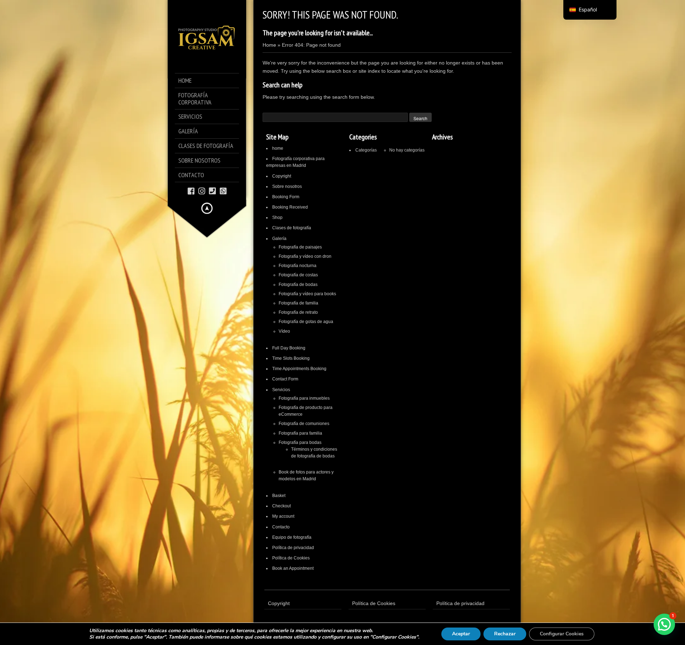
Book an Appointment (293, 568)
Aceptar (461, 633)
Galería (279, 238)
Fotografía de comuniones (304, 423)
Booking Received (290, 207)
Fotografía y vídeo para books (307, 293)
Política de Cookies (291, 558)
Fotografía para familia (300, 433)
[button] (664, 624)
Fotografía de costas (298, 274)
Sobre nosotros (287, 186)
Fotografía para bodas (300, 442)
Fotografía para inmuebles (304, 398)
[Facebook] (191, 191)
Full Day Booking (288, 347)
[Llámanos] (212, 191)
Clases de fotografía (291, 227)
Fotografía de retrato (298, 312)
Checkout (281, 505)
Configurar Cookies (562, 633)
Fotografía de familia (298, 303)
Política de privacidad (293, 547)
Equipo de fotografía (291, 537)
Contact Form (285, 379)
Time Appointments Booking (299, 368)
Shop (277, 217)
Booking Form (285, 196)
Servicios (281, 389)
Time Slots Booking (291, 358)
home (277, 148)
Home (269, 45)
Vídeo (284, 331)
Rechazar (505, 633)
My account (283, 516)
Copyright (281, 176)
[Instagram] (202, 191)
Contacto (281, 526)
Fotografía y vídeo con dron (305, 256)
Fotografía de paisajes (300, 247)
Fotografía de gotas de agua (306, 321)
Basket (278, 495)
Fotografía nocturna (297, 265)
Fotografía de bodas (298, 284)
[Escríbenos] (223, 191)
